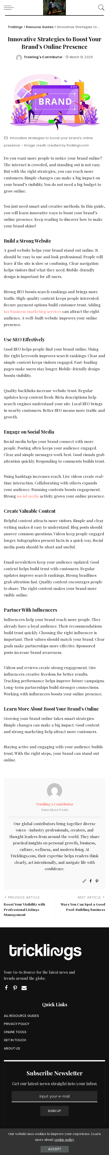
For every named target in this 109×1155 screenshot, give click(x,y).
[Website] (84, 881)
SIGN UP (54, 1110)
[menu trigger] (10, 7)
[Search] (100, 7)
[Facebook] (90, 881)
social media (28, 496)
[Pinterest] (97, 881)
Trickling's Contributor (43, 57)
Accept (54, 1149)
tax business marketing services (32, 311)
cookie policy (64, 1139)
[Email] (24, 987)
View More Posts (54, 809)
